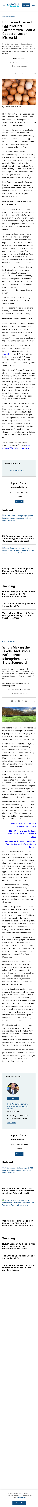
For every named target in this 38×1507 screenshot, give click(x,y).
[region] (19, 1498)
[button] (3, 5)
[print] (35, 73)
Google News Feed (8, 17)
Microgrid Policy (8, 642)
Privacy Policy (21, 1497)
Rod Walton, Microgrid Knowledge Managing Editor (17, 1106)
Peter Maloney (19, 58)
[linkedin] (15, 73)
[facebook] (12, 73)
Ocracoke (6, 354)
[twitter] (19, 73)
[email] (26, 73)
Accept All (19, 1503)
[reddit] (22, 73)
